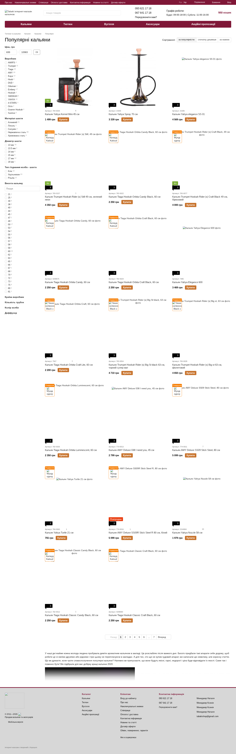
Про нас (8, 2)
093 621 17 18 (143, 8)
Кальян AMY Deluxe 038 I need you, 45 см (131, 450)
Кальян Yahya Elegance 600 (187, 282)
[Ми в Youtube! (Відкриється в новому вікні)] (167, 2)
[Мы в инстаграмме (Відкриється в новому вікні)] (170, 2)
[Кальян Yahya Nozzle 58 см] (201, 495)
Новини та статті (101, 2)
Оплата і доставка (59, 2)
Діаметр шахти (13, 141)
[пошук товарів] (118, 12)
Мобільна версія (15, 722)
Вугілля (109, 24)
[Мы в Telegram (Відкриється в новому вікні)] (159, 2)
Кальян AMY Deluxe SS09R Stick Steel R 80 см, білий (138, 532)
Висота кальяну (14, 183)
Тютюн (67, 24)
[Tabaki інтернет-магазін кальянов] (14, 700)
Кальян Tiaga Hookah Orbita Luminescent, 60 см (71, 450)
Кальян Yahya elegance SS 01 (188, 114)
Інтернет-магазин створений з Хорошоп (21, 747)
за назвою (224, 39)
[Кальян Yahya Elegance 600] (201, 245)
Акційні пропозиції (203, 24)
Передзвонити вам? (146, 17)
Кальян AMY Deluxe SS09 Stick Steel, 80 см (196, 450)
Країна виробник (14, 297)
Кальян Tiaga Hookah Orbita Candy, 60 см (67, 282)
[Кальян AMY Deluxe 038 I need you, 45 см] (138, 413)
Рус (180, 2)
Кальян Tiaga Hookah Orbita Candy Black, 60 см (134, 196)
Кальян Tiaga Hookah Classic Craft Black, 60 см (134, 615)
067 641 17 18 (143, 12)
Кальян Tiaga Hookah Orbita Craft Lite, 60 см (69, 364)
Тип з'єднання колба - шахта (21, 167)
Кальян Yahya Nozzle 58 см (187, 532)
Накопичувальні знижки (25, 2)
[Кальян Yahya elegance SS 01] (201, 77)
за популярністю (187, 39)
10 (202, 529)
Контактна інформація (80, 2)
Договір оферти (118, 2)
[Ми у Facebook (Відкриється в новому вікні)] (163, 2)
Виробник (10, 58)
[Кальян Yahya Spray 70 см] (138, 77)
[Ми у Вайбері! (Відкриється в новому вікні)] (155, 2)
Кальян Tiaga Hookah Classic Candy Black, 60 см (71, 615)
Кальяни (26, 24)
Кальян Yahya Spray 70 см (123, 114)
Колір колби (12, 307)
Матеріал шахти (14, 118)
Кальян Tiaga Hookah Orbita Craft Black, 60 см (134, 282)
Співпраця (43, 2)
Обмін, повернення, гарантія (134, 730)
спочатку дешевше (207, 39)
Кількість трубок (14, 302)
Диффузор (11, 313)
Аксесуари (153, 24)
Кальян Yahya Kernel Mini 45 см (62, 114)
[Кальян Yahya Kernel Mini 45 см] (74, 77)
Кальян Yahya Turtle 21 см (59, 532)
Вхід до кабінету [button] (128, 698)
